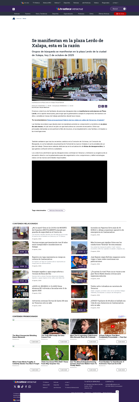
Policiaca (81, 14)
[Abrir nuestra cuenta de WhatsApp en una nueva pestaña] (29, 386)
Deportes (67, 3)
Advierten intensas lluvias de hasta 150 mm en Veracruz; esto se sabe (50, 302)
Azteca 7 (57, 3)
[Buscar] (124, 8)
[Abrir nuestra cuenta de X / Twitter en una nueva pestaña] (15, 386)
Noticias (76, 3)
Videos (96, 3)
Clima (91, 14)
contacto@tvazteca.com (112, 384)
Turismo (27, 14)
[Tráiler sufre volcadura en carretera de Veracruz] (79, 291)
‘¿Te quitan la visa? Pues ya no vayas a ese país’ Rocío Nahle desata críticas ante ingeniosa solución (108, 273)
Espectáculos (68, 14)
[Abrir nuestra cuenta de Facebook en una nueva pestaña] (26, 386)
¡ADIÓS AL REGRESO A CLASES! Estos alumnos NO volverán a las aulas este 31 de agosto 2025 (49, 288)
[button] (117, 391)
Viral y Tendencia (41, 14)
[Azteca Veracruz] (69, 9)
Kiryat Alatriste (44, 107)
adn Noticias (86, 3)
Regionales (105, 3)
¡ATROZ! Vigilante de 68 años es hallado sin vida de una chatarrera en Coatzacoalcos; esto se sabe (108, 303)
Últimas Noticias (104, 14)
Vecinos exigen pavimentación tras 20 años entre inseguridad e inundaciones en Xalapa (50, 244)
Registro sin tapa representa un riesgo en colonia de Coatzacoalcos (48, 258)
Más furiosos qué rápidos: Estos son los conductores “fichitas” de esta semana (106, 243)
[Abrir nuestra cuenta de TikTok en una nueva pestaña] (22, 386)
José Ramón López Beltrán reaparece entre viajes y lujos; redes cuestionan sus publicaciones (108, 259)
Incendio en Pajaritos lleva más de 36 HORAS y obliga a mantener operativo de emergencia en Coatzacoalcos (107, 230)
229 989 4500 (109, 386)
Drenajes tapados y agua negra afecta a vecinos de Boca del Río (47, 272)
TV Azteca (36, 3)
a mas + (115, 3)
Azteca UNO (47, 3)
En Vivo (121, 14)
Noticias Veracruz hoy (56, 210)
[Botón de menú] (14, 9)
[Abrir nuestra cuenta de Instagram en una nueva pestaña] (18, 386)
